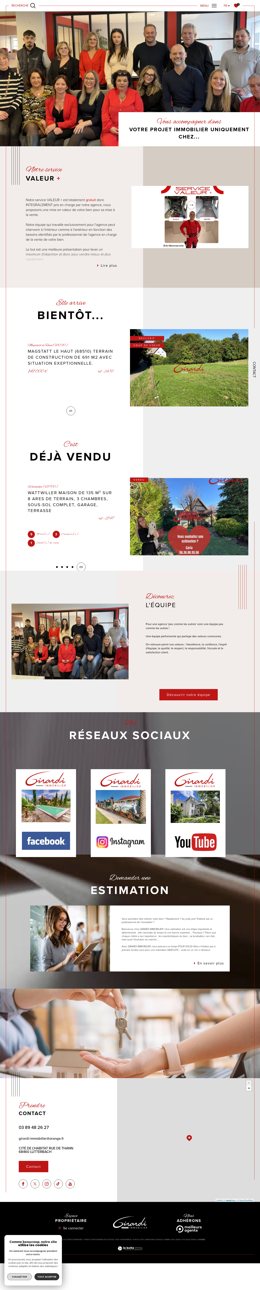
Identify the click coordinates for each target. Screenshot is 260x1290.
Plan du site (138, 1239)
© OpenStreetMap (245, 1200)
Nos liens (175, 1239)
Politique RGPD (189, 1239)
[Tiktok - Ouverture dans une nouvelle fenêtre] (58, 1183)
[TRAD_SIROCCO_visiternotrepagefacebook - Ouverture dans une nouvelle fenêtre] (23, 1183)
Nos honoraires (123, 1239)
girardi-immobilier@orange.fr (41, 1138)
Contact (254, 370)
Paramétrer (19, 1276)
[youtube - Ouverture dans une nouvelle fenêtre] (70, 1183)
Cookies (201, 1240)
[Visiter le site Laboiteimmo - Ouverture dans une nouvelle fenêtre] (130, 1252)
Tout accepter (46, 1276)
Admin (166, 1239)
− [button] (249, 1088)
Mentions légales (154, 1239)
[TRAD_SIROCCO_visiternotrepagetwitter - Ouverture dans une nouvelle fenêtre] (35, 1183)
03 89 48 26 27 (34, 1127)
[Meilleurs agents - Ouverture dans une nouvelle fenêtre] (189, 1229)
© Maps (230, 1200)
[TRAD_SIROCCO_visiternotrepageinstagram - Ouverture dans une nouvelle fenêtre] (46, 1183)
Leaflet (219, 1200)
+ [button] (249, 1083)
